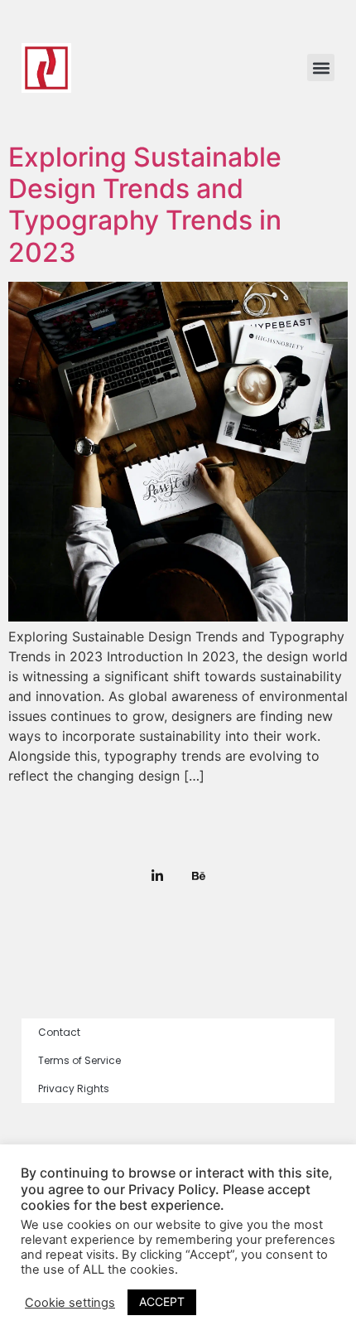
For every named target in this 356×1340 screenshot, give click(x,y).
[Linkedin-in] (157, 876)
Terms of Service (79, 1060)
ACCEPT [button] (162, 1301)
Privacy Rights (73, 1088)
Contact (59, 1032)
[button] (320, 67)
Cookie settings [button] (70, 1302)
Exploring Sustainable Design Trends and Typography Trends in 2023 (144, 204)
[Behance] (198, 876)
